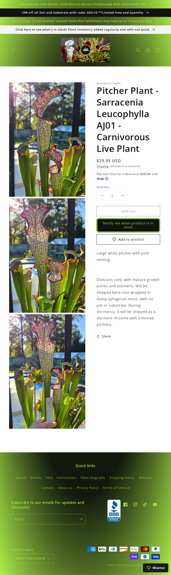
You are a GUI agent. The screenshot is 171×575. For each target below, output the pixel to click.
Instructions (66, 478)
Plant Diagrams (93, 478)
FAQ (49, 478)
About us (65, 488)
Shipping (103, 166)
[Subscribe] (81, 519)
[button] (13, 50)
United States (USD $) (30, 558)
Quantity (103, 187)
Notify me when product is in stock (128, 225)
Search (21, 478)
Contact (47, 488)
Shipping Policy (122, 478)
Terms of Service (116, 488)
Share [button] (106, 336)
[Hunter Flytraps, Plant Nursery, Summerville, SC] (114, 512)
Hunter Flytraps (126, 565)
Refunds (145, 478)
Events (36, 478)
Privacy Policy (87, 488)
